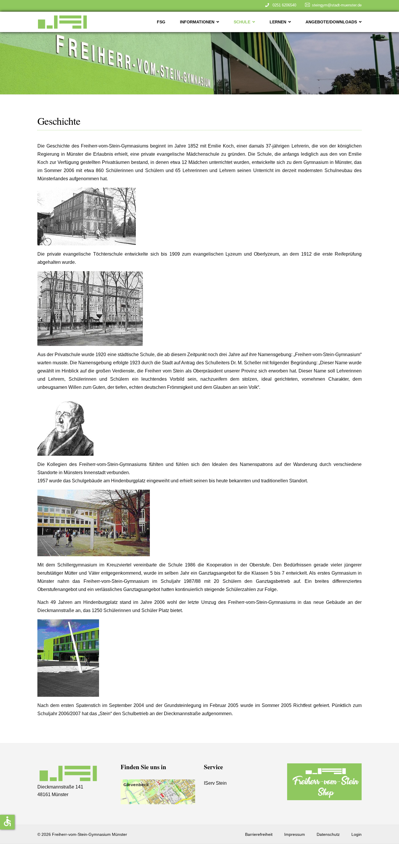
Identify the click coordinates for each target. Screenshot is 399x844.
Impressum (294, 834)
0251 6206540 (283, 5)
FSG (161, 22)
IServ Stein (215, 783)
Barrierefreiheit (259, 834)
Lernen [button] (278, 22)
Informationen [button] (197, 22)
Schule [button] (242, 22)
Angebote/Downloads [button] (331, 22)
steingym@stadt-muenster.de (337, 5)
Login (356, 834)
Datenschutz (328, 834)
